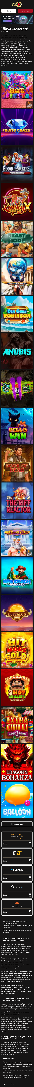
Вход (9, 11)
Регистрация (25, 11)
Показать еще (17, 824)
